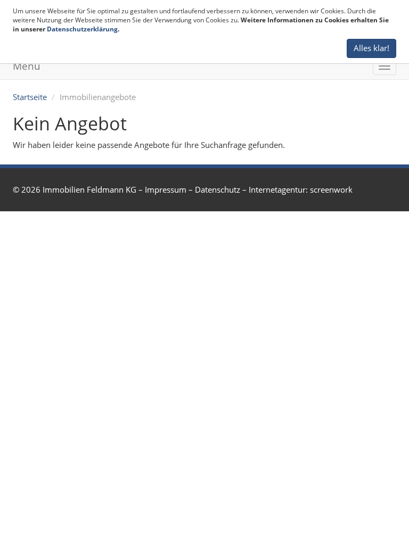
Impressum (165, 189)
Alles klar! (371, 48)
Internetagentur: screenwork (301, 189)
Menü (26, 66)
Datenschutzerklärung (82, 29)
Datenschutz (217, 189)
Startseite (30, 97)
